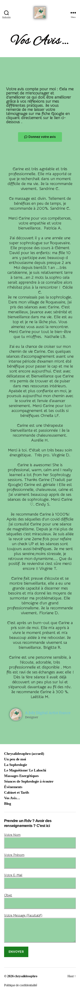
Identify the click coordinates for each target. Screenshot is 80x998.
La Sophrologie (15, 765)
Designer (31, 717)
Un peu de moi (15, 759)
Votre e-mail (13, 875)
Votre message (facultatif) (23, 915)
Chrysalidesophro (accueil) (24, 754)
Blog (7, 803)
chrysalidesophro (25, 976)
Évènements (13, 787)
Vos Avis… (12, 798)
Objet (8, 895)
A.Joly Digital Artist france (48, 713)
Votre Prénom (14, 855)
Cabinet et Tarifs (16, 792)
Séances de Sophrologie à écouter (28, 781)
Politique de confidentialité (20, 985)
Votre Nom (12, 835)
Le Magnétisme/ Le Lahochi (25, 770)
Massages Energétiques (21, 776)
